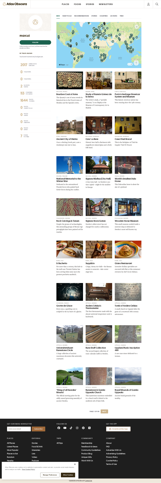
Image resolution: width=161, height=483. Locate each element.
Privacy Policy (112, 457)
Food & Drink (37, 446)
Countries (104, 16)
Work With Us (87, 461)
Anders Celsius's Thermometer (93, 307)
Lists (33, 454)
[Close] (75, 464)
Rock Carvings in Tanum (67, 221)
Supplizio (90, 263)
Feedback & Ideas (89, 446)
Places (10, 438)
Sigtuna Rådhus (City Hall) (98, 179)
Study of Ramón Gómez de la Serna (99, 95)
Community (87, 438)
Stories (94, 16)
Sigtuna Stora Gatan (96, 221)
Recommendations (81, 16)
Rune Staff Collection (96, 348)
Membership (86, 443)
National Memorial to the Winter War (68, 180)
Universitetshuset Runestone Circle (64, 349)
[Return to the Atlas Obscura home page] (15, 4)
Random (10, 457)
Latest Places (12, 446)
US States (113, 16)
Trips (59, 438)
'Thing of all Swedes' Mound (66, 391)
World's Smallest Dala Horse (125, 180)
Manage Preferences (50, 475)
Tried (122, 16)
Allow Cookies (68, 475)
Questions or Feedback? (80, 480)
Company (110, 438)
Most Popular (12, 450)
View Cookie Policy (28, 469)
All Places (11, 443)
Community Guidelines (91, 450)
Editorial (36, 438)
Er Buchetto (61, 263)
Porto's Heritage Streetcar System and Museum (127, 95)
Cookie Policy (112, 461)
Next (104, 411)
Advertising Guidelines (115, 454)
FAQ (108, 446)
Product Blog (86, 454)
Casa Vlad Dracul (123, 139)
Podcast (35, 461)
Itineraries (36, 450)
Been (58, 16)
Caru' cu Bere (92, 139)
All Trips (60, 443)
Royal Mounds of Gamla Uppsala (126, 391)
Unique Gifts (86, 457)
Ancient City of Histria (67, 139)
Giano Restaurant (123, 263)
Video (34, 457)
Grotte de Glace (64, 306)
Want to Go (67, 16)
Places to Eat (12, 454)
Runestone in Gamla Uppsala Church (95, 391)
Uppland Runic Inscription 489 (127, 349)
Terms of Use (111, 464)
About (108, 443)
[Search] (157, 4)
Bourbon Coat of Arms (67, 94)
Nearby (10, 461)
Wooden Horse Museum (126, 221)
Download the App (120, 429)
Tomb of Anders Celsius (126, 306)
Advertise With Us (113, 450)
